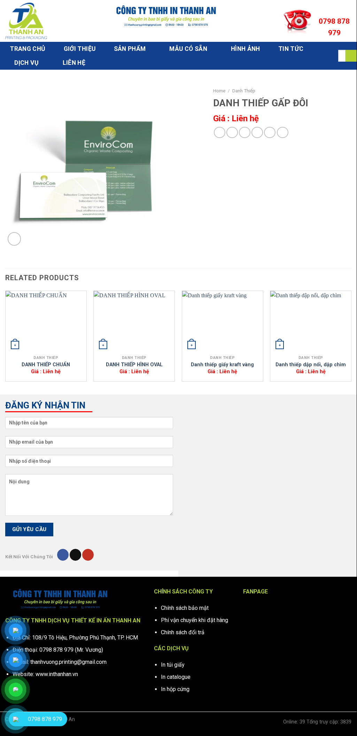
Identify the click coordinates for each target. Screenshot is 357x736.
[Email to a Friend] (244, 132)
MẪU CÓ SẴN (188, 48)
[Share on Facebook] (219, 132)
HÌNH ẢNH (245, 48)
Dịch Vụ (26, 62)
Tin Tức (290, 48)
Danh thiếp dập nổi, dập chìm (310, 365)
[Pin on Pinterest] (257, 132)
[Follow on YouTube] (88, 555)
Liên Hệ (74, 62)
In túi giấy (173, 664)
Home (219, 90)
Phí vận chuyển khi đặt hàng (194, 620)
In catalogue (176, 677)
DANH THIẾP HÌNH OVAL (134, 365)
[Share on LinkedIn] (269, 132)
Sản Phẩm (130, 48)
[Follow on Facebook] (63, 555)
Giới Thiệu (80, 48)
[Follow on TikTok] (75, 555)
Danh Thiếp (243, 90)
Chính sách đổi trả (182, 632)
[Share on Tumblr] (282, 132)
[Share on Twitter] (232, 132)
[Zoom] (14, 239)
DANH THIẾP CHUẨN (46, 365)
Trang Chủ (27, 48)
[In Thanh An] (40, 21)
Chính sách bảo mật (185, 608)
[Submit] (351, 56)
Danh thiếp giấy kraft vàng (222, 365)
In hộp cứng (175, 689)
